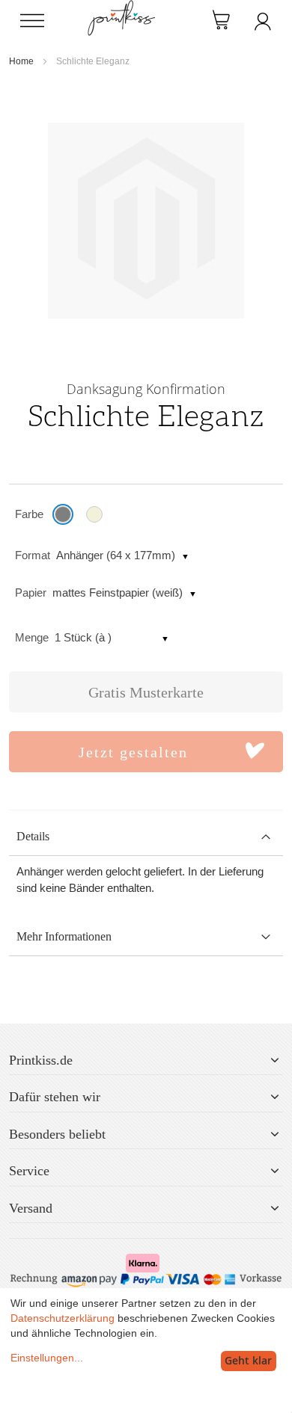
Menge (32, 637)
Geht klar (248, 1360)
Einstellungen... (46, 1358)
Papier (30, 592)
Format (32, 555)
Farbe (29, 514)
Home (21, 61)
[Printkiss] (121, 7)
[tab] (146, 837)
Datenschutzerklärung (62, 1318)
